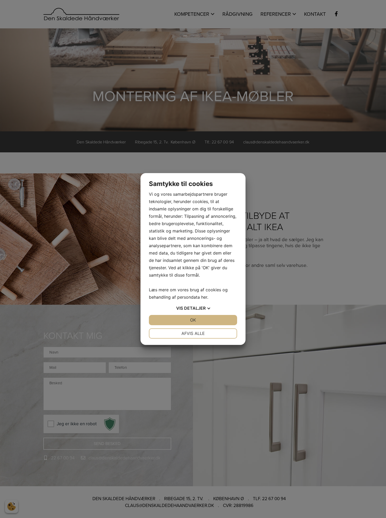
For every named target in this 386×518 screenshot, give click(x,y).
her (204, 297)
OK (193, 320)
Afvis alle (193, 333)
